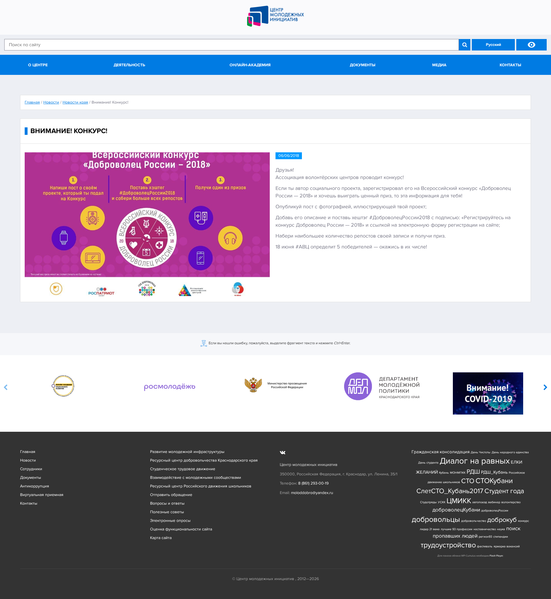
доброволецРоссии (494, 510)
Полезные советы (167, 511)
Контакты (510, 65)
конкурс (523, 521)
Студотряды (428, 502)
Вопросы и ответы (167, 503)
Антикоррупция (34, 486)
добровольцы (436, 519)
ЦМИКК (459, 501)
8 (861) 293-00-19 (313, 483)
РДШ (473, 471)
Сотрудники (31, 468)
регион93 (485, 536)
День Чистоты (480, 452)
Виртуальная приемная (41, 494)
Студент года (504, 491)
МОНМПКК (457, 472)
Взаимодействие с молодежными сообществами (195, 477)
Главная (27, 451)
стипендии (500, 536)
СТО (467, 481)
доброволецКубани (456, 510)
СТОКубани (494, 481)
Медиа (439, 65)
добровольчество (473, 521)
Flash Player (496, 555)
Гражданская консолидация (440, 452)
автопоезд (479, 502)
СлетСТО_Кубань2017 (449, 491)
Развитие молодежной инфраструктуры (187, 451)
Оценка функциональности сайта (181, 529)
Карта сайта (161, 537)
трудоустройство (448, 545)
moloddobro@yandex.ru (312, 492)
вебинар (494, 502)
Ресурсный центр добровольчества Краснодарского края (204, 460)
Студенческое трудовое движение (182, 468)
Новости (28, 460)
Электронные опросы (170, 520)
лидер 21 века (430, 529)
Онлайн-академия (250, 65)
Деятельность (129, 65)
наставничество (485, 529)
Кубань (444, 472)
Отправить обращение (171, 494)
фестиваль (484, 546)
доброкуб (502, 520)
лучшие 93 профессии (456, 529)
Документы (362, 65)
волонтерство (511, 502)
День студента (428, 462)
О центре (38, 65)
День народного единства (510, 452)
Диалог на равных (475, 461)
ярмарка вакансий (507, 546)
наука (501, 529)
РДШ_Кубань (494, 472)
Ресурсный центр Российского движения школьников (200, 486)
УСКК (441, 502)
